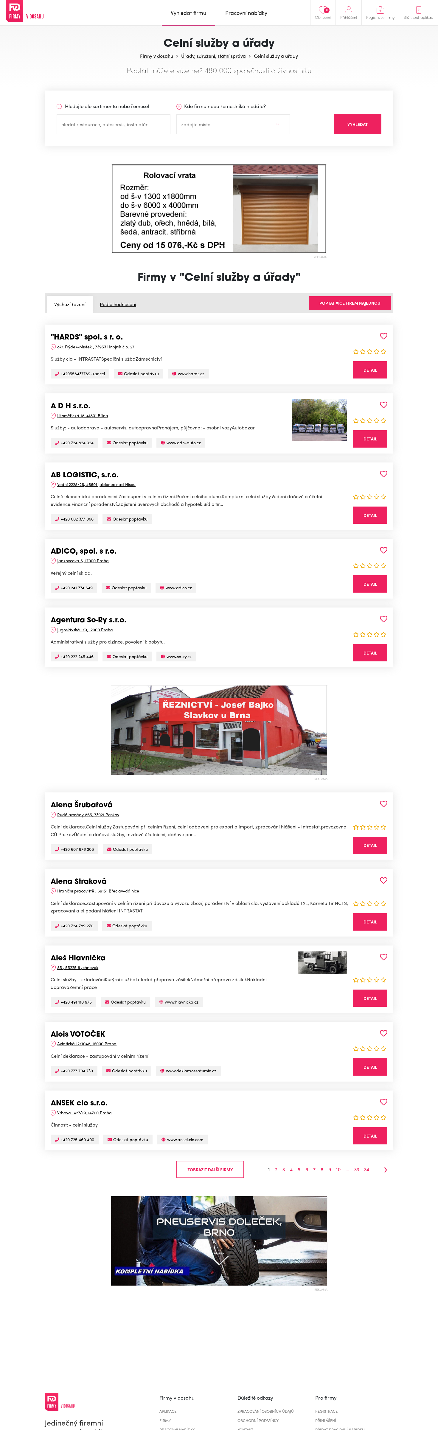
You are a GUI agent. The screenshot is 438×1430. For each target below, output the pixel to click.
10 (338, 1169)
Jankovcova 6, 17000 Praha (83, 560)
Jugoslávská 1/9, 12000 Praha (85, 630)
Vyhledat (357, 124)
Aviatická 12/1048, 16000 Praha (87, 1043)
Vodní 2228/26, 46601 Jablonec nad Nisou (96, 484)
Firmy (165, 1420)
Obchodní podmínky (258, 1420)
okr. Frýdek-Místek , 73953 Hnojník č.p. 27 (95, 347)
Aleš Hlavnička (78, 958)
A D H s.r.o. (71, 406)
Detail (370, 370)
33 (356, 1169)
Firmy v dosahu (156, 55)
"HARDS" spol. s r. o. (87, 337)
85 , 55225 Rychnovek (77, 967)
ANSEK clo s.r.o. (79, 1103)
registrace (326, 1411)
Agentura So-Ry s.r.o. (89, 620)
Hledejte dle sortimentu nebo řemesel (106, 106)
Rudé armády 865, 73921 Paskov (88, 814)
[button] (116, 208)
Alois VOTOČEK (78, 1034)
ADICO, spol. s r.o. (84, 551)
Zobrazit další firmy (210, 1169)
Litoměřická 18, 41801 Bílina (82, 415)
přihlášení (325, 1420)
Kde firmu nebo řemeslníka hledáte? (224, 106)
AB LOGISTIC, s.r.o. (85, 475)
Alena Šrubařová (82, 805)
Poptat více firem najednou (349, 303)
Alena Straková (79, 882)
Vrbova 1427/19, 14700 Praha (84, 1113)
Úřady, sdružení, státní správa (213, 55)
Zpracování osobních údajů (265, 1411)
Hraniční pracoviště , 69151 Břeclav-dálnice (98, 891)
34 (366, 1169)
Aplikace (167, 1411)
